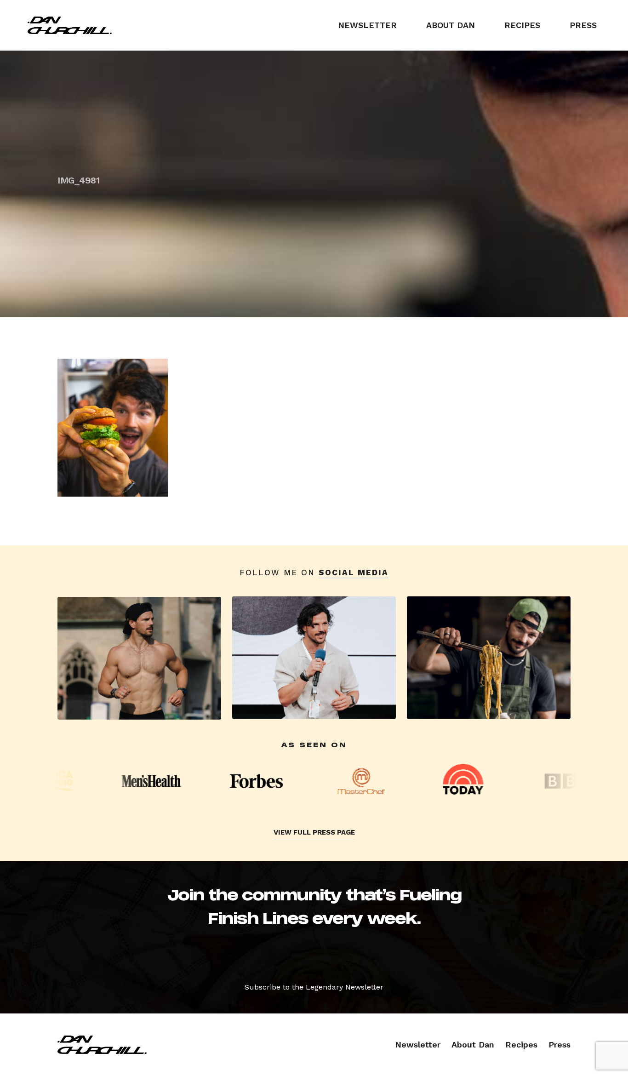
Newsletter (367, 25)
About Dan (450, 25)
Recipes (522, 25)
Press (583, 25)
